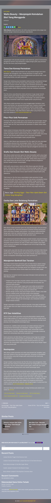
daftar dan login (13, 489)
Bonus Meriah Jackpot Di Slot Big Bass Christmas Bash (18, 471)
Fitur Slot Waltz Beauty (9, 393)
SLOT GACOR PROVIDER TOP (11, 396)
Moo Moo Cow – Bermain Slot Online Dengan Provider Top (38, 424)
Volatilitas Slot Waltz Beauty (25, 396)
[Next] (47, 426)
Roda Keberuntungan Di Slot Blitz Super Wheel (15, 464)
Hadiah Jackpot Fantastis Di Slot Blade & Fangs (16, 468)
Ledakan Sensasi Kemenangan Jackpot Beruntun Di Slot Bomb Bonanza (22, 460)
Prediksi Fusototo (6, 486)
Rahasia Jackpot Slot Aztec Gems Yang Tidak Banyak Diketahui (13, 424)
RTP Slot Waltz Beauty (35, 393)
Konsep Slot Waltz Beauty (22, 393)
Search (3, 446)
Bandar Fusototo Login (8, 484)
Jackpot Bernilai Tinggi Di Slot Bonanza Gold (15, 457)
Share (19, 27)
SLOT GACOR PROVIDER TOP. (24, 112)
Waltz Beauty (7, 71)
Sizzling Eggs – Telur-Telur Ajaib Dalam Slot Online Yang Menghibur (12, 405)
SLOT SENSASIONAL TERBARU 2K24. (23, 384)
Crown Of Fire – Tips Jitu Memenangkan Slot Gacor (38, 405)
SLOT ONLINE (6, 11)
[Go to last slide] (4, 426)
